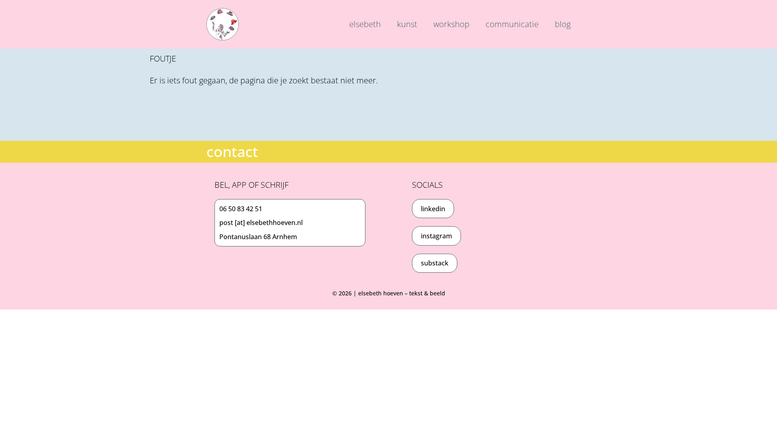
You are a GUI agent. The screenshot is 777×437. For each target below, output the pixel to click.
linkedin (433, 208)
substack (434, 263)
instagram (436, 235)
